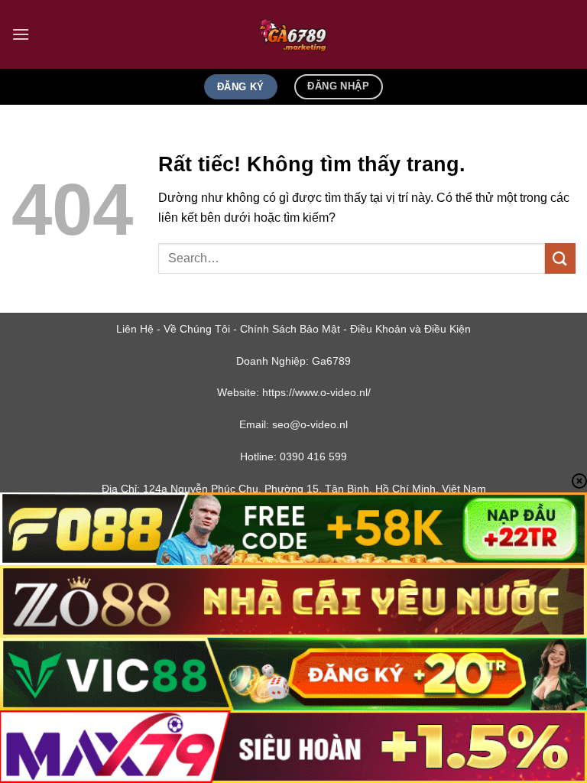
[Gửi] (560, 258)
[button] (20, 34)
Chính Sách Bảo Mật (290, 329)
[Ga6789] (293, 34)
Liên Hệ (135, 329)
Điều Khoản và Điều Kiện (410, 329)
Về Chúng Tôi (197, 329)
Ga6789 (331, 361)
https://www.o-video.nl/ (316, 392)
